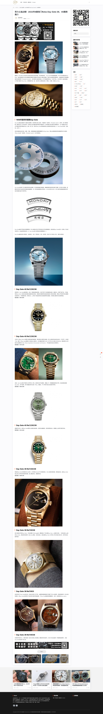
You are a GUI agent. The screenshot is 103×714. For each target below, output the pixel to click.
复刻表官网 (20, 17)
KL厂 (86, 88)
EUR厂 (76, 86)
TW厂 (82, 97)
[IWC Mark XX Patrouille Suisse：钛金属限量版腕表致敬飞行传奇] (81, 676)
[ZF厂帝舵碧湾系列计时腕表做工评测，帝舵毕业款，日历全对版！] (81, 65)
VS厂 (86, 99)
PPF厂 (86, 95)
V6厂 (76, 99)
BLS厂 (82, 79)
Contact (34, 2)
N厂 (76, 95)
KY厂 (81, 90)
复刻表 (23, 711)
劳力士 (76, 104)
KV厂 (76, 90)
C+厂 (81, 81)
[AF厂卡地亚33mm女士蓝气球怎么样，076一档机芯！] (81, 52)
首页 (21, 2)
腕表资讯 (29, 2)
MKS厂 (83, 92)
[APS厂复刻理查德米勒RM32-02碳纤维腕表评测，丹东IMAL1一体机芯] (81, 43)
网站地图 (38, 711)
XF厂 (76, 101)
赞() (42, 651)
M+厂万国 (77, 92)
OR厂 (81, 95)
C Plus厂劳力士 (78, 83)
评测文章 (25, 2)
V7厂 (81, 99)
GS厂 (76, 88)
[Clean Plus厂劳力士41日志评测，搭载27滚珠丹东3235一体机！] (81, 61)
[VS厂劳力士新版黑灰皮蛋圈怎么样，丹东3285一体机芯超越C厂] (81, 47)
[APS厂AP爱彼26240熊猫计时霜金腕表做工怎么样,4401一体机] (81, 56)
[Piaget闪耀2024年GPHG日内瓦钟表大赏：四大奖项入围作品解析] (41, 676)
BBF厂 (76, 79)
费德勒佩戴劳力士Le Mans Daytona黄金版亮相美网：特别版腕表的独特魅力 (61, 684)
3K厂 (76, 74)
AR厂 (82, 77)
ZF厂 (81, 101)
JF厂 (81, 88)
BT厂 (76, 81)
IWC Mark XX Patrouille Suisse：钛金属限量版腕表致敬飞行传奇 (80, 684)
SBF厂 (76, 97)
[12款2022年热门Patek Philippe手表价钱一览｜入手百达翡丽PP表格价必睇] (28, 658)
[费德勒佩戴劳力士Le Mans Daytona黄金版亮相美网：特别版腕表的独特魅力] (61, 676)
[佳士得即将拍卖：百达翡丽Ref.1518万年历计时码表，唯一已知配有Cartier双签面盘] (55, 658)
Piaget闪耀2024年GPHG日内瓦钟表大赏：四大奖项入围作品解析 (41, 684)
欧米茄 (82, 104)
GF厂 (82, 86)
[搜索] (89, 2)
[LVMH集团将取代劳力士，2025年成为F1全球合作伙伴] (22, 676)
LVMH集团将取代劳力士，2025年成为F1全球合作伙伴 (22, 684)
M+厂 (86, 90)
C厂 (84, 83)
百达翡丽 (76, 106)
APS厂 (76, 77)
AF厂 (81, 74)
